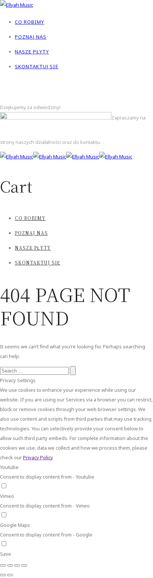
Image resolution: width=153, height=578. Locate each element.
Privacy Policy (38, 457)
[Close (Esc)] (3, 565)
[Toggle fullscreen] (17, 565)
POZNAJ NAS (30, 36)
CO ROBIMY (29, 22)
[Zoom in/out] (24, 565)
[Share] (10, 565)
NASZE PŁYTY (32, 51)
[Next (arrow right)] (10, 575)
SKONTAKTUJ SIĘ (36, 66)
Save (5, 554)
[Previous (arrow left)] (3, 575)
